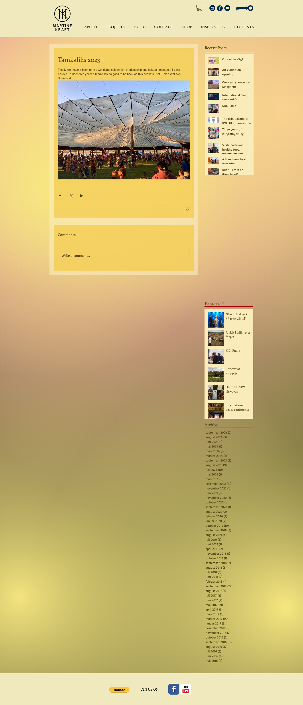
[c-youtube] (185, 689)
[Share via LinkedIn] (82, 195)
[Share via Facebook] (60, 195)
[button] (90, 27)
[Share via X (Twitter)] (71, 195)
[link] (199, 7)
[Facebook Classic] (173, 689)
